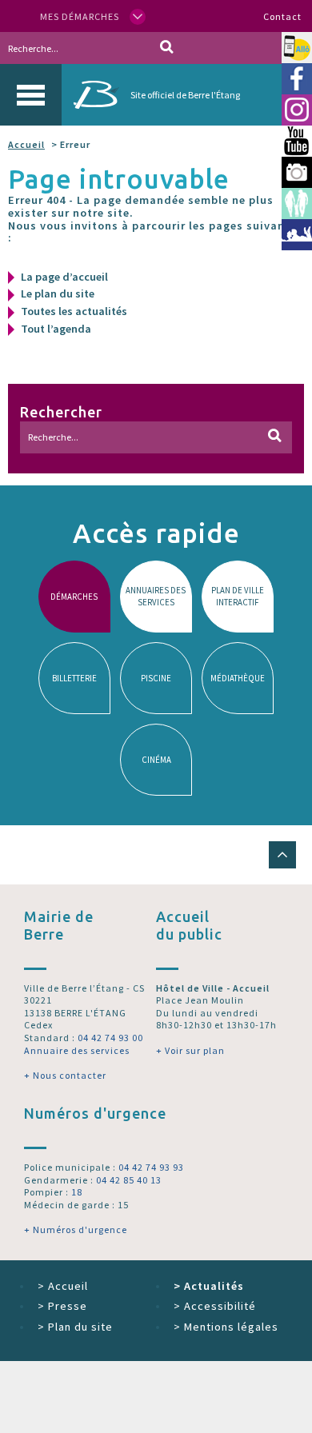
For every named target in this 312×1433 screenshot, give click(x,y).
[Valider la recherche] (167, 48)
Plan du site (75, 1326)
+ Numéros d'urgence (75, 1229)
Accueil (26, 144)
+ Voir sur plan (190, 1050)
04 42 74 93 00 (110, 1038)
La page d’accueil (64, 276)
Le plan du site (57, 293)
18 (76, 1192)
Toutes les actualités (74, 311)
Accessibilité (215, 1306)
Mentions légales (226, 1326)
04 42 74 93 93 (151, 1167)
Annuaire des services (77, 1050)
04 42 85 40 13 (129, 1180)
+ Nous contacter (65, 1075)
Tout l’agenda (56, 328)
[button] (282, 854)
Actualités (209, 1286)
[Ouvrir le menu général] (31, 95)
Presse (62, 1306)
